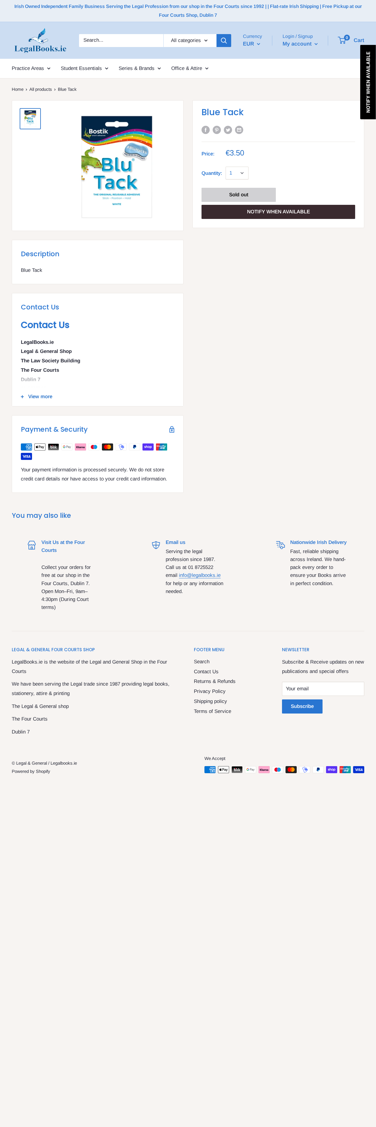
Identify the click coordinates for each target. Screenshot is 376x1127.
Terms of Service (212, 711)
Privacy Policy (210, 691)
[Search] (223, 40)
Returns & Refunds (215, 681)
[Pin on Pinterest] (217, 130)
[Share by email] (239, 130)
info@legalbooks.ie (200, 575)
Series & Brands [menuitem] (137, 68)
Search (201, 661)
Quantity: (212, 173)
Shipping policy (210, 701)
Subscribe (302, 706)
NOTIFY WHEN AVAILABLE (278, 212)
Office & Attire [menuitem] (186, 68)
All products (40, 89)
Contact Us (206, 671)
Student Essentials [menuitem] (81, 68)
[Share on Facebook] (206, 130)
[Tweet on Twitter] (228, 130)
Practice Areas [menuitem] (28, 68)
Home (18, 89)
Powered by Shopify (31, 771)
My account (298, 43)
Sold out (238, 194)
